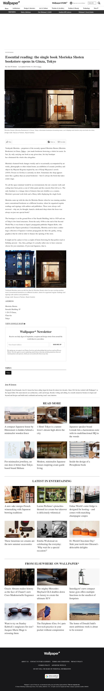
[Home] (6, 8)
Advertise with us (59, 665)
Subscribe (91, 3)
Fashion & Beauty (73, 8)
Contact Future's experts (40, 662)
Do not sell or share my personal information (52, 669)
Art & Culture (43, 8)
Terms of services (30, 350)
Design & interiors (29, 8)
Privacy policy (77, 662)
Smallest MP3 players (65, 12)
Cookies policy (44, 665)
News (39, 67)
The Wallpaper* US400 (44, 12)
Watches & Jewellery (58, 8)
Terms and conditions (60, 662)
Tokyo (23, 151)
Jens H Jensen (12, 66)
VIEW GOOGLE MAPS (14, 323)
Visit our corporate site (74, 685)
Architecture (16, 8)
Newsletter (62, 142)
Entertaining (9, 52)
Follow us (52, 142)
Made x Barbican (26, 12)
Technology (86, 8)
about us (25, 662)
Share (10, 142)
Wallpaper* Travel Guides (86, 12)
